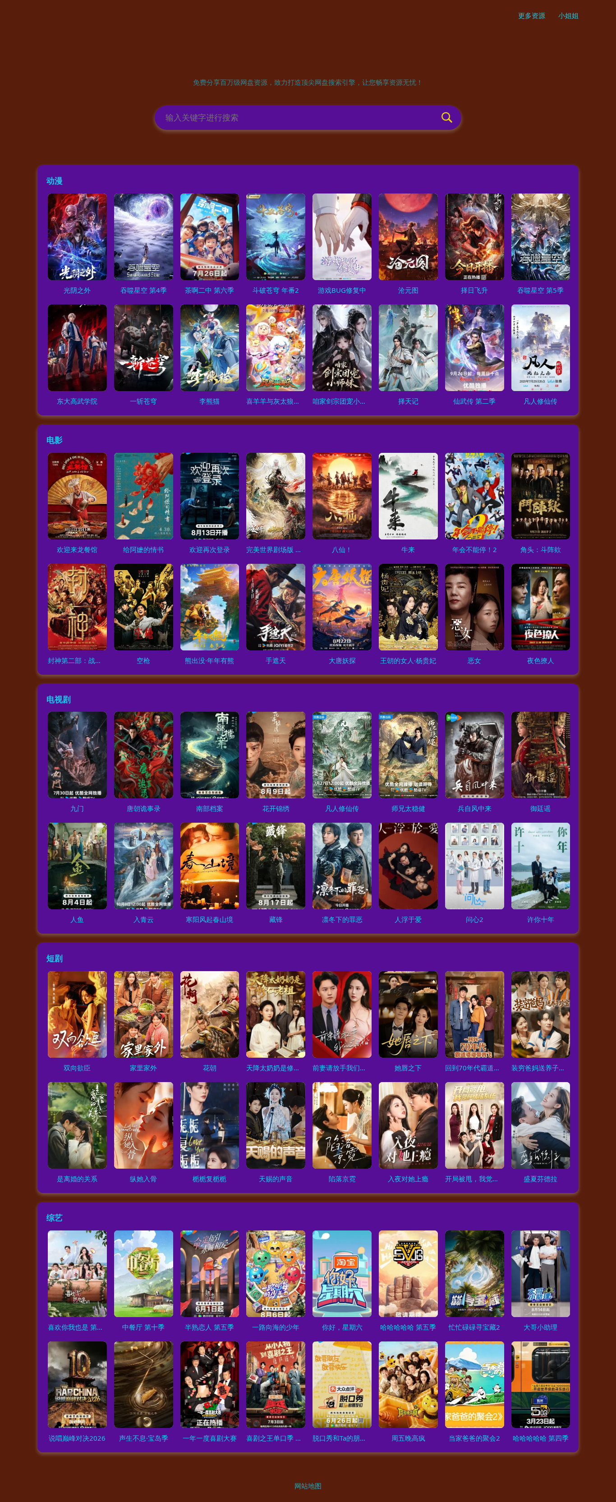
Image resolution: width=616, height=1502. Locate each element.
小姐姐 (568, 15)
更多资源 (531, 15)
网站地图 (308, 1485)
